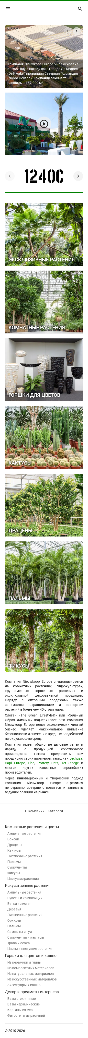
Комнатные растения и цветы (32, 826)
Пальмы (14, 862)
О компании (34, 811)
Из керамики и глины (24, 962)
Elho (31, 763)
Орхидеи (14, 920)
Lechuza (75, 758)
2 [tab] (11, 28)
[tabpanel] (44, 56)
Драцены (14, 845)
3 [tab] (14, 28)
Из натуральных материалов (30, 974)
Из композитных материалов (30, 968)
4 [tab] (17, 28)
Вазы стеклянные (21, 999)
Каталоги (55, 811)
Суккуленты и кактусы (25, 937)
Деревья (14, 909)
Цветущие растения (23, 879)
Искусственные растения (28, 885)
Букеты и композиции (25, 898)
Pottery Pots (48, 763)
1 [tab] (8, 28)
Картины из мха (20, 1010)
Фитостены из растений (26, 1015)
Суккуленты (17, 867)
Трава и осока (18, 943)
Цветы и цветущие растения (29, 949)
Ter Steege (70, 763)
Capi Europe (15, 763)
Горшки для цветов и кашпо (30, 955)
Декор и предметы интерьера (32, 992)
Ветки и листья (19, 904)
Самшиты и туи (19, 932)
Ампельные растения (24, 833)
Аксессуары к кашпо (24, 985)
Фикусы (13, 873)
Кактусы (14, 850)
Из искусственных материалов (32, 979)
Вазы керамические (23, 1004)
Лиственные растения (25, 856)
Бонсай (13, 839)
